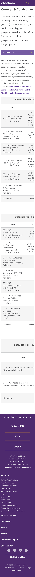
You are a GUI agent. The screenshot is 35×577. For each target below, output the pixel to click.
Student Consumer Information (13, 511)
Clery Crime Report (9, 540)
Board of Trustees (8, 483)
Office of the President (9, 480)
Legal (29, 568)
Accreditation (6, 502)
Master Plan (5, 500)
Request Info (17, 426)
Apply (17, 446)
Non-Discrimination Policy (14, 568)
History (3, 494)
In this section (10, 53)
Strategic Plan (6, 497)
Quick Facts (5, 488)
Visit (17, 436)
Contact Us (6, 521)
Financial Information (9, 505)
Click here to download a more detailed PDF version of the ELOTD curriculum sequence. (16, 89)
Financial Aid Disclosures (10, 508)
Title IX (4, 534)
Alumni (4, 528)
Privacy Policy (17, 570)
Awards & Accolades (9, 491)
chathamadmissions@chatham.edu (17, 467)
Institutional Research (9, 486)
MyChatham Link (17, 557)
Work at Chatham (8, 515)
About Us (5, 476)
